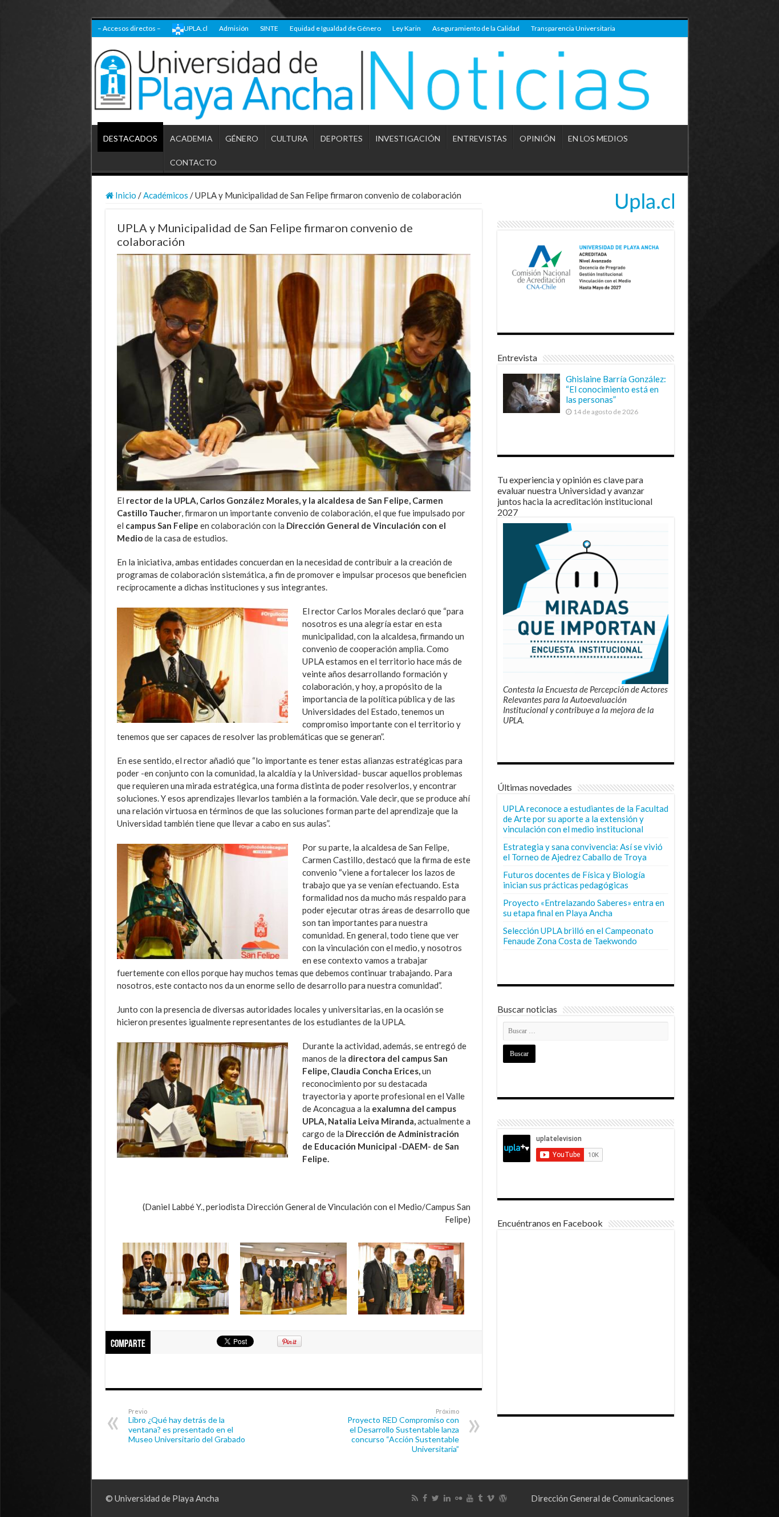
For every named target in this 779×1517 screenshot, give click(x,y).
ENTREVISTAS (480, 138)
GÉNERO (241, 138)
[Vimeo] (491, 1498)
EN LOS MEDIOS (598, 138)
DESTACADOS (130, 138)
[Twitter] (435, 1498)
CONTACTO (193, 162)
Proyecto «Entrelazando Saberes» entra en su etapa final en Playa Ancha (583, 907)
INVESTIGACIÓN (407, 138)
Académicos (165, 195)
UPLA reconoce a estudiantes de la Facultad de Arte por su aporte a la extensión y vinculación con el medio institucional (585, 818)
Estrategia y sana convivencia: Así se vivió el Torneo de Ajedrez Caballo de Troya (583, 852)
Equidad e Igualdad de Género (335, 28)
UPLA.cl (196, 28)
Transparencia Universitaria (573, 28)
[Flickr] (458, 1498)
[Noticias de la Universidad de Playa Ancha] (390, 81)
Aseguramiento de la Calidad (476, 28)
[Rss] (415, 1498)
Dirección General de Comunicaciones (602, 1498)
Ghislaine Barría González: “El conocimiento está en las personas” (616, 389)
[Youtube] (469, 1498)
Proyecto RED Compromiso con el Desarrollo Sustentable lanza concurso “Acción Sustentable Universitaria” (403, 1430)
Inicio (124, 195)
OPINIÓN (537, 138)
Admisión (234, 28)
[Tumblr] (480, 1498)
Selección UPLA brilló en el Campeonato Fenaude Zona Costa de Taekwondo (578, 935)
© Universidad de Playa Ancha (162, 1498)
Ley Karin (406, 28)
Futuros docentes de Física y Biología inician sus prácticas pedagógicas (574, 879)
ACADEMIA (191, 138)
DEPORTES (341, 138)
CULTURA (289, 138)
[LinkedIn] (447, 1498)
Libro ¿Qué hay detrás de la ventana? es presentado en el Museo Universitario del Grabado (186, 1425)
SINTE (269, 28)
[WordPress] (503, 1498)
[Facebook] (424, 1498)
